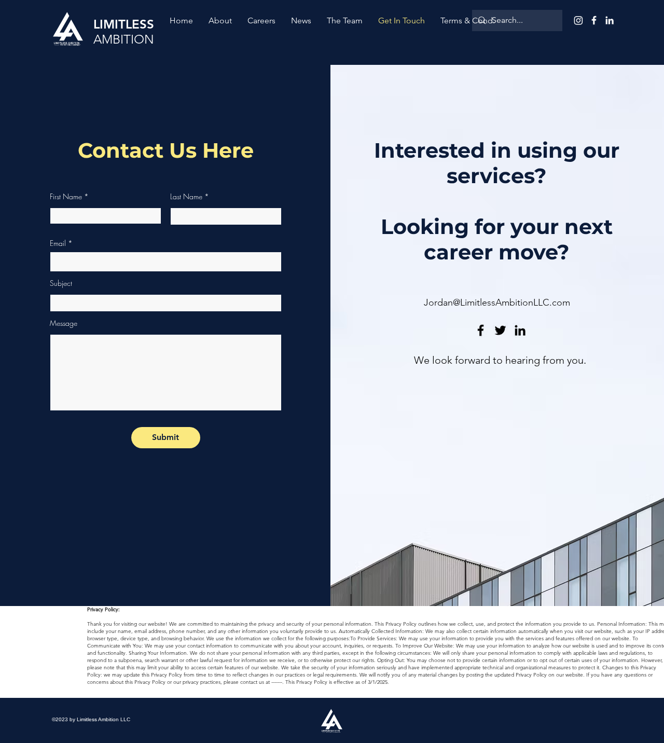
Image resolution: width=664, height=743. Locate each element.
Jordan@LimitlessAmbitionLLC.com (497, 302)
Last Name (186, 196)
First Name (66, 196)
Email (58, 243)
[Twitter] (500, 330)
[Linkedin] (520, 330)
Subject (61, 283)
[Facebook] (480, 330)
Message (63, 323)
